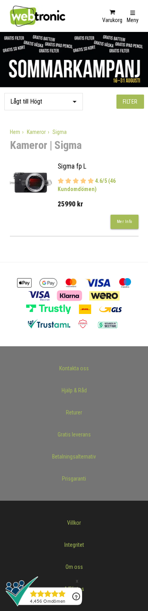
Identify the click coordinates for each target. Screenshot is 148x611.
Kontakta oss (74, 368)
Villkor (74, 523)
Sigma (59, 132)
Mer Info (124, 221)
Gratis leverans (74, 434)
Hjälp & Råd (74, 390)
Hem (15, 132)
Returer (74, 412)
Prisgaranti (74, 478)
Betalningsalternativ (74, 456)
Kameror (36, 132)
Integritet (74, 545)
